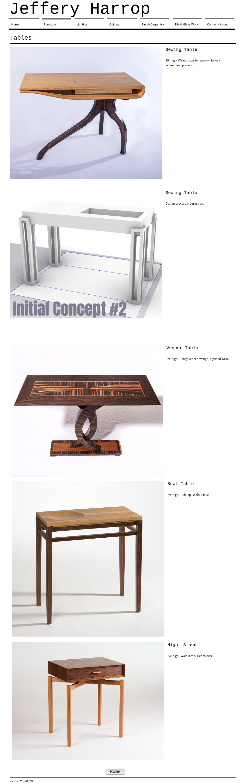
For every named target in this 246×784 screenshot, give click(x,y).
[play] (151, 174)
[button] (86, 113)
